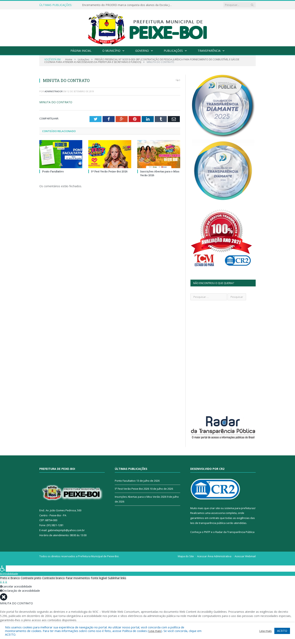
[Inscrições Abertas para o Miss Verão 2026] (158, 154)
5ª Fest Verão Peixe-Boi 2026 (109, 171)
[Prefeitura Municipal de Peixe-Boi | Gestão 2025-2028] (147, 27)
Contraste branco (53, 578)
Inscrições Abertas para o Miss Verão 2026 (140, 496)
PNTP (207, 532)
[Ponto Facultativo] (60, 154)
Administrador (54, 91)
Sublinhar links (117, 578)
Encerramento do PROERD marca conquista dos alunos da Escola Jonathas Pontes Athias (128, 5)
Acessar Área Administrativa (214, 556)
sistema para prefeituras (239, 508)
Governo (142, 51)
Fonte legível (99, 578)
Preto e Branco (10, 578)
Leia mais (155, 631)
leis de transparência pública (208, 523)
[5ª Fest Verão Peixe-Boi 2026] (109, 154)
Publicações (173, 51)
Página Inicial (81, 51)
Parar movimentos (78, 578)
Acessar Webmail (245, 556)
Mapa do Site (186, 556)
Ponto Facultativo (53, 171)
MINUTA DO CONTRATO (55, 102)
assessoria (218, 513)
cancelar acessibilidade (17, 586)
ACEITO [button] (282, 631)
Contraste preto (31, 578)
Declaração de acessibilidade (21, 590)
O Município (111, 51)
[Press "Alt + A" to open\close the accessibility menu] (3, 568)
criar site (215, 508)
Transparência (209, 51)
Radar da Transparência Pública (234, 532)
